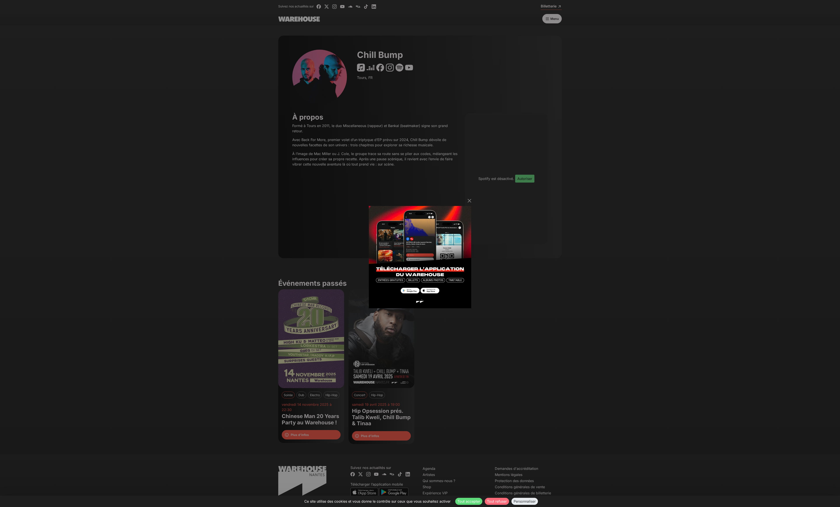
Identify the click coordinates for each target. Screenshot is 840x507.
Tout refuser (497, 501)
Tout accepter (468, 501)
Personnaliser (525, 501)
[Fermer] (469, 200)
